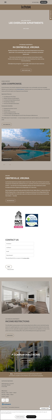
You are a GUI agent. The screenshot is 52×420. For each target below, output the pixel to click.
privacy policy (26, 258)
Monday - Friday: (5, 392)
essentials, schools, (26, 185)
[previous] (4, 164)
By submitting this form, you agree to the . (17, 258)
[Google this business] (7, 400)
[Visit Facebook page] (3, 400)
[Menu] (5, 2)
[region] (26, 415)
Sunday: (3, 396)
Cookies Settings (20, 416)
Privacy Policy (5, 407)
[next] (10, 164)
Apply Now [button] (26, 28)
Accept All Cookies (31, 416)
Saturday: (4, 394)
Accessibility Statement (14, 407)
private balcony (20, 89)
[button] (44, 2)
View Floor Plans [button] (26, 360)
